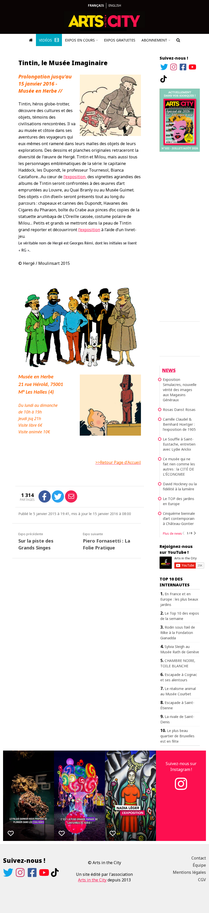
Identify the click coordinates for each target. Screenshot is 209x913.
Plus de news (172, 533)
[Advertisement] (180, 235)
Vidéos (46, 40)
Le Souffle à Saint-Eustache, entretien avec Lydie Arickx (179, 444)
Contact (198, 858)
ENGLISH (115, 5)
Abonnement (154, 40)
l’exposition (89, 229)
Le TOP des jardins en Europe (178, 501)
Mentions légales (189, 872)
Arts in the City (92, 880)
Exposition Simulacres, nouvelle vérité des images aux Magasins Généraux (180, 389)
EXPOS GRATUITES (119, 40)
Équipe (199, 865)
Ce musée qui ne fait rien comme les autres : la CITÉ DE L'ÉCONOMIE (179, 466)
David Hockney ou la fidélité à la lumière (180, 486)
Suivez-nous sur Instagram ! (181, 766)
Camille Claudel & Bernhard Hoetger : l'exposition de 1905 (179, 424)
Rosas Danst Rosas (179, 409)
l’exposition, (74, 176)
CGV (202, 879)
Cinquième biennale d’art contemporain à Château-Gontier (179, 518)
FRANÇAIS (96, 5)
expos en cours (80, 40)
